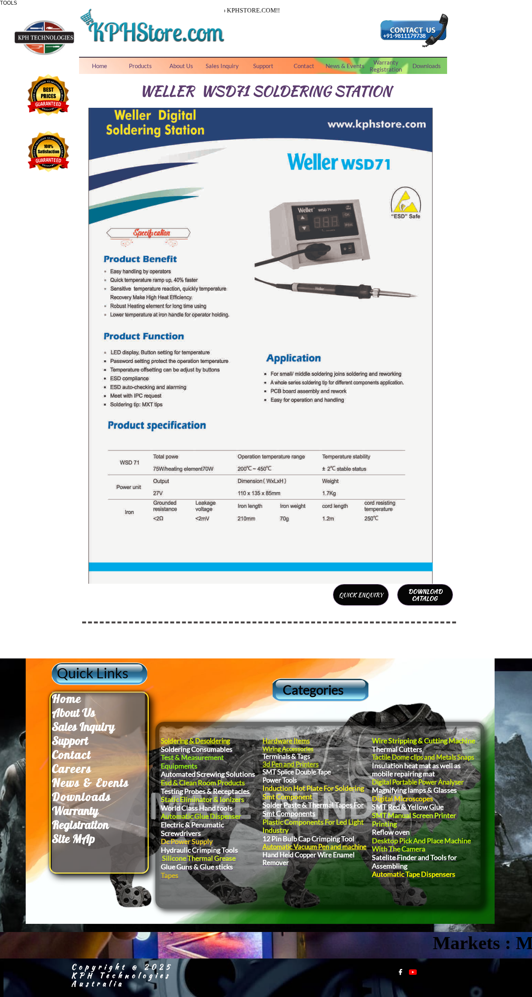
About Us (73, 712)
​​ (66, 698)
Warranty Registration (80, 817)
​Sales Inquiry (83, 726)
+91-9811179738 (404, 35)
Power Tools (279, 780)
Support (70, 740)
